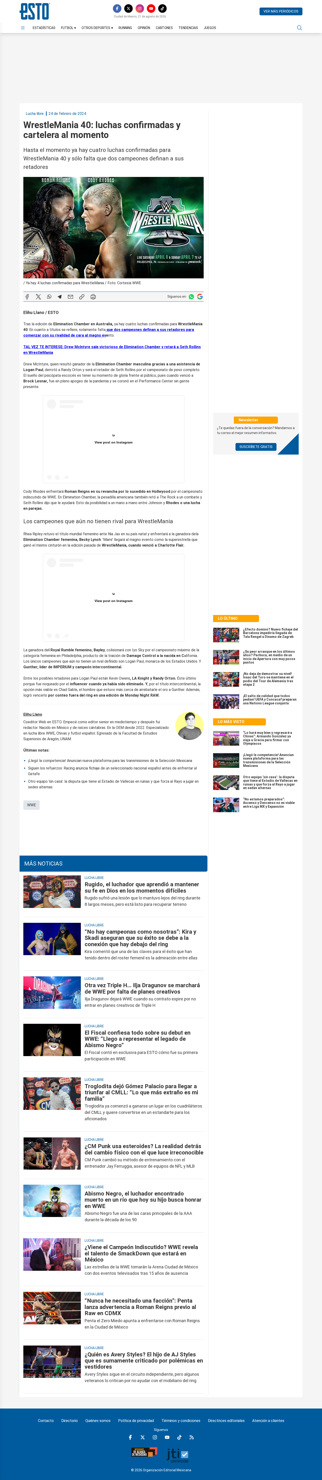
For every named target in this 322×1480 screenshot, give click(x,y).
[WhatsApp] (49, 297)
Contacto (46, 1420)
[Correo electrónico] (70, 297)
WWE (31, 805)
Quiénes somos (98, 1420)
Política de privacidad (136, 1420)
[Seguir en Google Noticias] (200, 297)
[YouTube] (151, 8)
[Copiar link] (82, 297)
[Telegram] (59, 297)
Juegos (210, 28)
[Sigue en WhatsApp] (191, 297)
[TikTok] (162, 8)
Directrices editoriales (226, 1420)
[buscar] (299, 28)
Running (125, 28)
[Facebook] (117, 8)
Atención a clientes (268, 1420)
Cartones (164, 28)
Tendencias (188, 28)
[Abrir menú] (23, 28)
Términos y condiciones (180, 1420)
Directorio (69, 1420)
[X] (128, 8)
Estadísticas (44, 28)
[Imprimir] (93, 297)
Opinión (144, 28)
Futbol (68, 28)
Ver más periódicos (281, 11)
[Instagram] (140, 8)
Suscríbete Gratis (255, 447)
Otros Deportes (97, 28)
